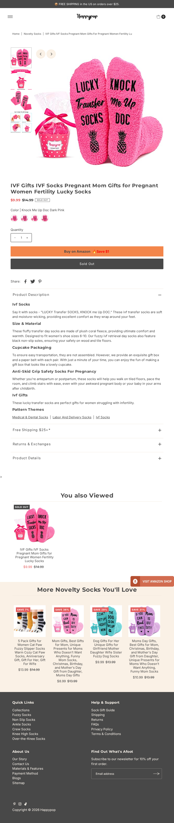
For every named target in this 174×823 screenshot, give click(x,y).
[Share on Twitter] (32, 281)
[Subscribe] (156, 773)
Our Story (19, 759)
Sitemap (18, 783)
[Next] (51, 54)
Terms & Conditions (106, 734)
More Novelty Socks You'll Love (87, 589)
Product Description (31, 294)
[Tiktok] (25, 804)
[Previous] (40, 54)
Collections (20, 710)
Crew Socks (21, 729)
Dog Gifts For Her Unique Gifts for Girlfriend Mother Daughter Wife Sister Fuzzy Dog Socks (106, 648)
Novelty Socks (32, 33)
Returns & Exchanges (32, 444)
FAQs (95, 724)
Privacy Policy (102, 729)
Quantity (17, 230)
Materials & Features (27, 768)
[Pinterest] (14, 804)
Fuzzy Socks (21, 715)
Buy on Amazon (86, 251)
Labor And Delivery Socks (72, 417)
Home (16, 33)
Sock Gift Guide (103, 710)
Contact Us (20, 764)
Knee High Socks (25, 734)
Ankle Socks (21, 724)
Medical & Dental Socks (30, 417)
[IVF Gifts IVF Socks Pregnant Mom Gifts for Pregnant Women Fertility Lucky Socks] (34, 525)
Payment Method (25, 773)
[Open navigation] (10, 16)
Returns (97, 720)
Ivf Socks (103, 417)
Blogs (16, 778)
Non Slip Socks (23, 720)
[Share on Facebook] (25, 281)
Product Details (27, 458)
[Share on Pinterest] (40, 281)
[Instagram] (19, 804)
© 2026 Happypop (42, 810)
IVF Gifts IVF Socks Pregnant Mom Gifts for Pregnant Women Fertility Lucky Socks (34, 555)
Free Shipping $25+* (32, 430)
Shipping (98, 715)
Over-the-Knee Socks (28, 739)
